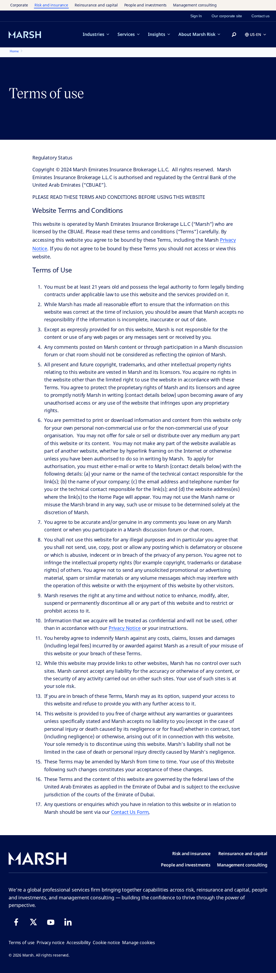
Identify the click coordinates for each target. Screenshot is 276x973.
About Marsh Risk (196, 34)
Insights (156, 34)
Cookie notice (106, 942)
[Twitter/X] (33, 922)
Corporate (19, 5)
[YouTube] (50, 922)
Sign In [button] (196, 16)
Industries (93, 34)
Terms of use (21, 942)
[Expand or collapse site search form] (234, 34)
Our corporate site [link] (227, 16)
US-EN (255, 34)
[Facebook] (16, 922)
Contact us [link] (260, 16)
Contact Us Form (130, 812)
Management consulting (195, 5)
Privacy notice (50, 942)
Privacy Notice (125, 628)
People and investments (145, 5)
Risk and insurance (51, 5)
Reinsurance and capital (96, 5)
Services (126, 34)
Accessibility (79, 942)
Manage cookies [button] (138, 942)
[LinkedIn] (67, 922)
